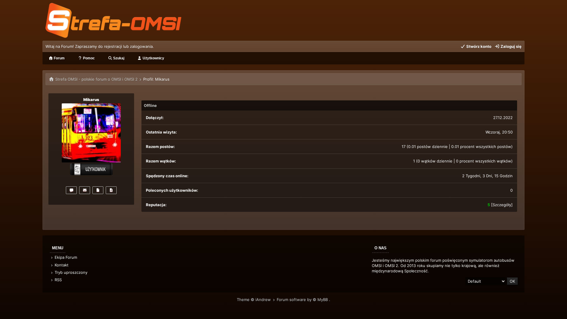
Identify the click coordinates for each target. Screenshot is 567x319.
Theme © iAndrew (254, 299)
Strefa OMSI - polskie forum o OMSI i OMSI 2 (96, 79)
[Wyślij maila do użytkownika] (84, 190)
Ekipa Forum (65, 257)
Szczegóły (502, 204)
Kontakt (61, 265)
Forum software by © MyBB (303, 299)
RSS (57, 279)
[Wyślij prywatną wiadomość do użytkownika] (71, 190)
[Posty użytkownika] (97, 190)
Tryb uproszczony (70, 272)
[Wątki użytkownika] (111, 190)
